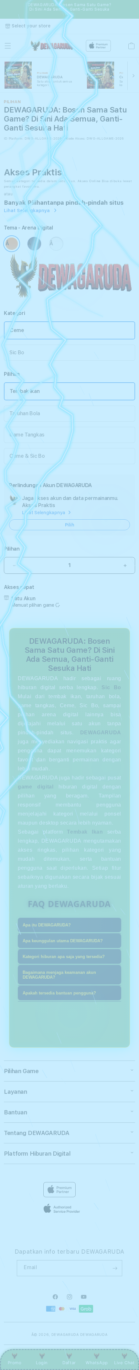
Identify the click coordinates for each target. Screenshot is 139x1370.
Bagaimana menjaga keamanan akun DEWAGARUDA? (59, 975)
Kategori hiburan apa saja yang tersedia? (64, 956)
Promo (15, 1362)
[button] (8, 46)
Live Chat (124, 1362)
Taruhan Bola (24, 413)
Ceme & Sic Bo (27, 456)
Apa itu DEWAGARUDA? (47, 925)
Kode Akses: (75, 138)
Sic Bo (16, 352)
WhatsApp (97, 1362)
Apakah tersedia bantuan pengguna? (59, 993)
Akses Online (89, 181)
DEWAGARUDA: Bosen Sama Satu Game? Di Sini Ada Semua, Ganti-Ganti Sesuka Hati (70, 9)
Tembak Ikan (24, 391)
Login (42, 1362)
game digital (35, 786)
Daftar (69, 1362)
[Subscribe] (115, 1268)
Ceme (17, 330)
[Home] (51, 46)
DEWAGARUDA (65, 1335)
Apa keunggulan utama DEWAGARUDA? (63, 940)
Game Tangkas (27, 435)
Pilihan (12, 549)
